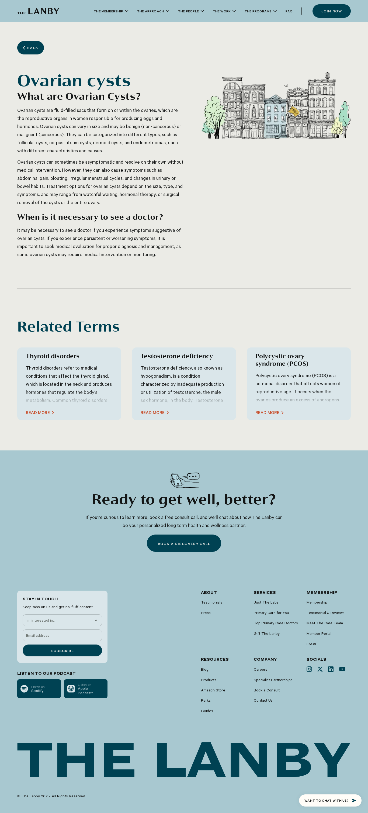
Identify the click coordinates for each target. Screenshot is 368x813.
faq (289, 11)
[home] (38, 11)
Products (208, 679)
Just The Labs (266, 602)
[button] (111, 11)
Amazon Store (213, 690)
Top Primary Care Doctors (276, 623)
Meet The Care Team (325, 623)
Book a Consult (267, 690)
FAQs (311, 643)
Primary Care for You (271, 612)
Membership (317, 602)
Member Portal (319, 633)
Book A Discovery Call (184, 543)
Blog (205, 669)
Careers (260, 669)
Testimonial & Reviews (326, 612)
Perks (206, 700)
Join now (331, 11)
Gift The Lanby (267, 633)
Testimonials (211, 602)
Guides (207, 710)
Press (206, 612)
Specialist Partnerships (273, 679)
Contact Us (263, 700)
